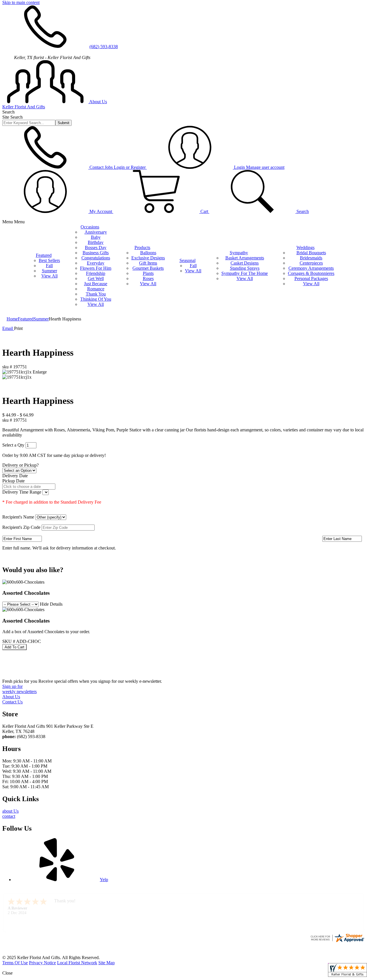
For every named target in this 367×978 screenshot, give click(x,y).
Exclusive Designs (148, 257)
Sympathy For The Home (244, 273)
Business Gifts (96, 252)
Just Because (95, 283)
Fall (49, 265)
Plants (148, 273)
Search (8, 111)
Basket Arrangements (244, 257)
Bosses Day (95, 247)
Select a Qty (13, 445)
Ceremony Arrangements (311, 268)
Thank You (96, 294)
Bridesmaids (311, 257)
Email (8, 328)
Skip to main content (21, 2)
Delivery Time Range (22, 492)
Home (12, 318)
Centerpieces (311, 263)
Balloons (148, 252)
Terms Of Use (15, 962)
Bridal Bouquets (311, 252)
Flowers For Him (95, 268)
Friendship (95, 273)
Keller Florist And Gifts (23, 106)
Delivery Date (15, 475)
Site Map (106, 962)
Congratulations (95, 257)
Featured (26, 318)
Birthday (96, 242)
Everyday (95, 263)
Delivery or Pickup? (20, 465)
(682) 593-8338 (103, 46)
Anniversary (96, 232)
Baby (96, 237)
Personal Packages (311, 278)
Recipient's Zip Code (21, 527)
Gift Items (148, 263)
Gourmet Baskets (148, 268)
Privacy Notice (42, 962)
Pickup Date (13, 480)
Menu (19, 221)
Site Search (12, 117)
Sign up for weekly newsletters (19, 689)
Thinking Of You (95, 299)
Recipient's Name (18, 517)
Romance (95, 288)
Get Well (96, 278)
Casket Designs (245, 263)
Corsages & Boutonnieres (311, 273)
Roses (148, 278)
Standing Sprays (244, 268)
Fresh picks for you (82, 681)
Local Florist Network (77, 962)
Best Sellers (49, 260)
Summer (49, 270)
